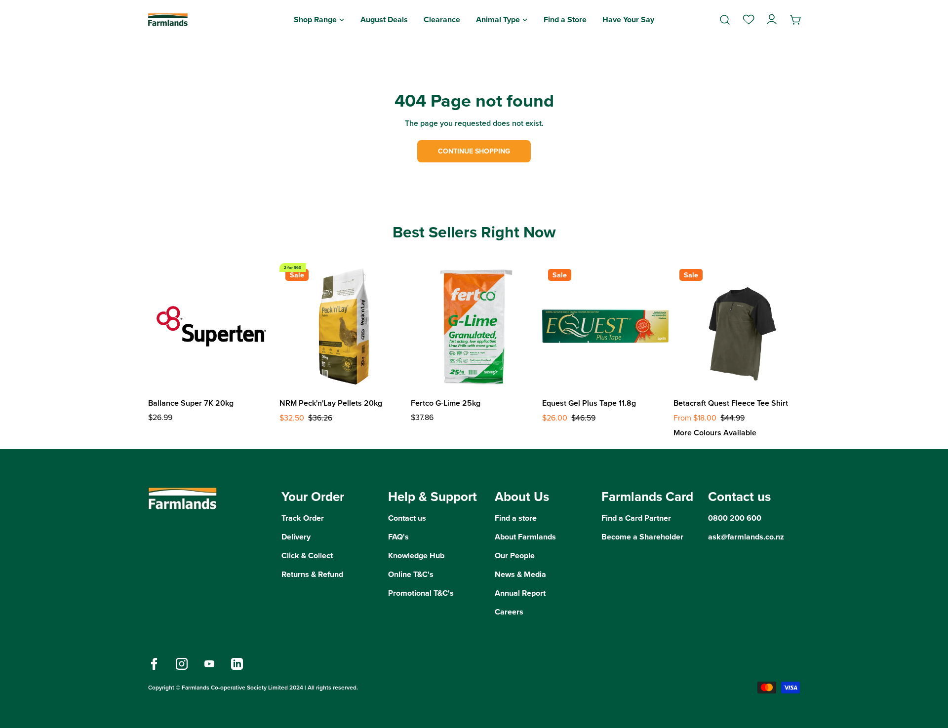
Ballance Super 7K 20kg (191, 403)
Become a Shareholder (642, 536)
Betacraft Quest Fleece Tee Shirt (730, 403)
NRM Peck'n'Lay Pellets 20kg (330, 403)
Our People (515, 555)
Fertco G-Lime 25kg (445, 403)
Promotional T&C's (421, 593)
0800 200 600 (734, 518)
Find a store (516, 518)
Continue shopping (474, 151)
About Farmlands (525, 536)
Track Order (302, 518)
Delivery (296, 536)
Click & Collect (307, 555)
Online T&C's (411, 574)
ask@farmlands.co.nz (746, 536)
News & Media (520, 574)
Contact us (407, 518)
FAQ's (398, 536)
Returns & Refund (312, 574)
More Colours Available (714, 432)
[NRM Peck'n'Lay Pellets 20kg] (342, 326)
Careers (509, 611)
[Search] (725, 20)
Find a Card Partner (636, 518)
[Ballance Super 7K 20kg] (211, 326)
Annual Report (520, 593)
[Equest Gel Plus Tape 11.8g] (605, 326)
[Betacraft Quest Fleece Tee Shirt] (736, 326)
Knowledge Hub (416, 555)
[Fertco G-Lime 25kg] (474, 326)
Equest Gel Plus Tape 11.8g (589, 403)
